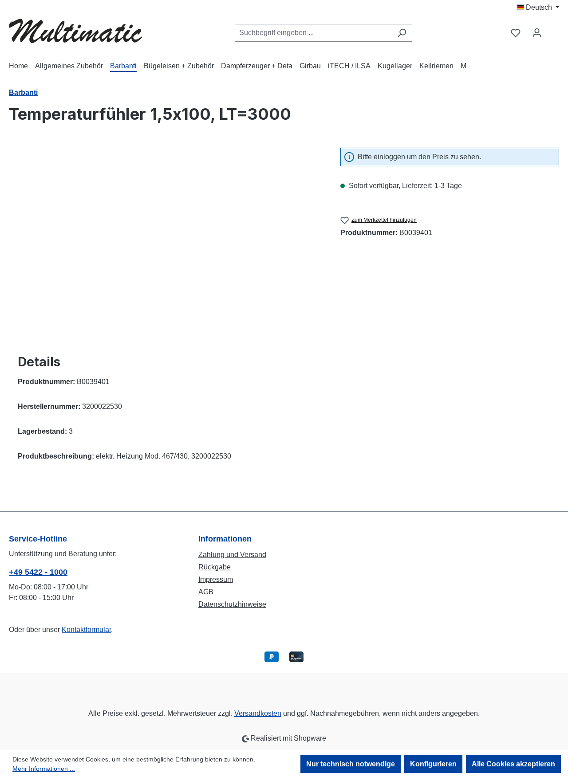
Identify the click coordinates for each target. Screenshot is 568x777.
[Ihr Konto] (537, 33)
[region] (165, 243)
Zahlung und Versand (232, 554)
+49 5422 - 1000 (38, 572)
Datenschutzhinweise (232, 604)
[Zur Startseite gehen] (75, 31)
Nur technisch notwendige (350, 764)
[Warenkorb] (553, 29)
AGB (205, 592)
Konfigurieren (433, 764)
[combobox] (313, 33)
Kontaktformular (86, 629)
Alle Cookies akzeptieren (513, 764)
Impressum (215, 579)
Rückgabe (214, 567)
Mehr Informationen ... (43, 768)
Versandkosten (257, 713)
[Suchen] (401, 33)
